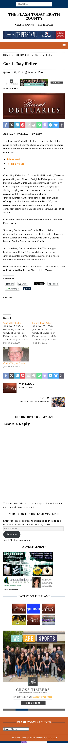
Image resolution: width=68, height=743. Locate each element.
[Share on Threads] (61, 125)
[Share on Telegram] (50, 125)
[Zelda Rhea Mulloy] (48, 609)
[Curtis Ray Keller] (17, 332)
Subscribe (12, 534)
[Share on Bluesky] (56, 125)
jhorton (32, 72)
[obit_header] (34, 117)
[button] (63, 45)
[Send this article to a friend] (28, 125)
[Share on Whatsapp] (39, 125)
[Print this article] (34, 125)
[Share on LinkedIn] (17, 125)
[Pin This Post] (23, 125)
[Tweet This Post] (12, 125)
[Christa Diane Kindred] (19, 609)
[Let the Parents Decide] (33, 609)
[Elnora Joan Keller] (46, 332)
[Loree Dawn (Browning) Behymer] (33, 620)
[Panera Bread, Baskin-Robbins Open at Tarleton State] (48, 620)
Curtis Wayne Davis (14, 363)
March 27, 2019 (14, 72)
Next (60, 671)
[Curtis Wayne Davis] (16, 354)
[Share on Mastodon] (45, 125)
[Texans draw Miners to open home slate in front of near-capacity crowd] (19, 620)
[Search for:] (34, 3)
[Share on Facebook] (6, 125)
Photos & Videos (15, 163)
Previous (7, 671)
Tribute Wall (13, 159)
